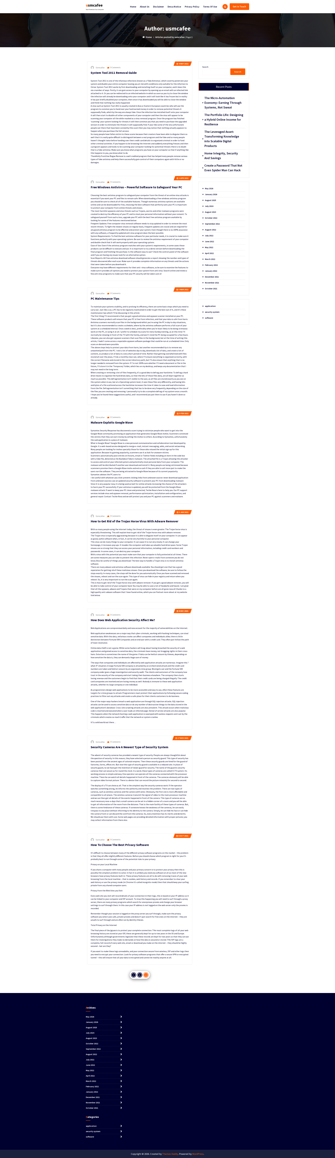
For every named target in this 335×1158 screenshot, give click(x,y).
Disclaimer (158, 6)
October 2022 (211, 218)
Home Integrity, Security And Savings (221, 155)
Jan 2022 (183, 512)
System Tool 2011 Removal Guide (114, 73)
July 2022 (209, 235)
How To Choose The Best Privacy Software (120, 845)
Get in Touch (239, 6)
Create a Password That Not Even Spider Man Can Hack (223, 167)
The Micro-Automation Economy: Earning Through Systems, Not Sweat (223, 102)
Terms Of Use (210, 6)
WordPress (198, 1153)
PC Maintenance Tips (105, 299)
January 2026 (211, 194)
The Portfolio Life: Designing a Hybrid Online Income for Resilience (223, 119)
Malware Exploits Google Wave (112, 422)
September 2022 (212, 223)
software (209, 318)
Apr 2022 (183, 178)
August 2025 (210, 200)
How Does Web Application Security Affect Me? (123, 620)
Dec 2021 (183, 611)
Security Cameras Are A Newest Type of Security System (129, 747)
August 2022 (210, 229)
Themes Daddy (170, 1153)
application (210, 306)
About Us (144, 6)
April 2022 (209, 253)
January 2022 (211, 271)
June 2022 (209, 241)
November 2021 (212, 282)
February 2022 (211, 265)
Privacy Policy (192, 6)
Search (205, 67)
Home (133, 6)
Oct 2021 (183, 836)
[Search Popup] (225, 6)
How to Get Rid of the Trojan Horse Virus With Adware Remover (134, 521)
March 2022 (210, 259)
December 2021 (212, 276)
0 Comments (115, 67)
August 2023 (210, 212)
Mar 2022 (183, 289)
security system (212, 312)
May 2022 (183, 63)
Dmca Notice (174, 6)
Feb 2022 (183, 413)
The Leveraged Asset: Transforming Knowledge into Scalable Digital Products (221, 139)
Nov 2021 (183, 738)
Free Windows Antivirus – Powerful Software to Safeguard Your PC (136, 187)
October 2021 (211, 288)
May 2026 (209, 188)
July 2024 (209, 206)
